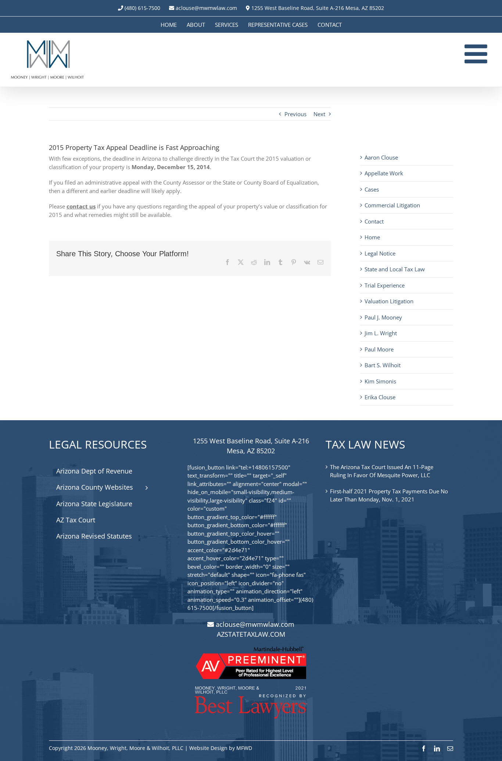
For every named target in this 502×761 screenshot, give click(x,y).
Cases (372, 189)
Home (372, 237)
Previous (295, 114)
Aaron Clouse (381, 157)
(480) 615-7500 (142, 7)
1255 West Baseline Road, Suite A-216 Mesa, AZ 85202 (317, 7)
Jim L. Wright (381, 333)
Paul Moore (379, 349)
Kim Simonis (380, 381)
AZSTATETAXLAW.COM (251, 634)
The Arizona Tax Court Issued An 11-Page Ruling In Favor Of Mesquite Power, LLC (381, 471)
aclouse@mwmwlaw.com (206, 7)
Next (319, 114)
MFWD (244, 747)
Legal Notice (380, 253)
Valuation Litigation (389, 301)
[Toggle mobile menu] (478, 53)
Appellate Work (384, 173)
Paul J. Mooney (383, 317)
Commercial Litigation (392, 205)
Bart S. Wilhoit (383, 365)
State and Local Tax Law (395, 269)
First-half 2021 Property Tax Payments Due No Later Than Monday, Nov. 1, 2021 (389, 495)
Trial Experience (385, 285)
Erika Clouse (380, 397)
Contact (374, 221)
